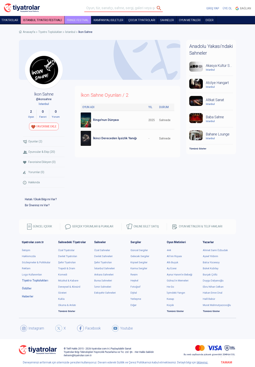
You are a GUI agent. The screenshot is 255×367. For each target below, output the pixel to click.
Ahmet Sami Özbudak (215, 250)
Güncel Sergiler (139, 250)
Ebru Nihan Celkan (213, 286)
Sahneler (167, 20)
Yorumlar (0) (36, 172)
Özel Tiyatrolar (66, 250)
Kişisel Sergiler (138, 262)
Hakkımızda (29, 256)
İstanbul (70, 32)
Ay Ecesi (172, 268)
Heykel (134, 280)
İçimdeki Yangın (176, 292)
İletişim (26, 250)
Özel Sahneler (102, 250)
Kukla (61, 298)
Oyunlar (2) (35, 141)
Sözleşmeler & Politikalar (36, 262)
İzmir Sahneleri (102, 286)
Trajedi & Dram (66, 268)
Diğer (133, 305)
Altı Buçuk (172, 262)
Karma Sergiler (138, 268)
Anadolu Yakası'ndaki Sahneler (211, 49)
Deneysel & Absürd (69, 286)
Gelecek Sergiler (139, 256)
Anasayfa (29, 32)
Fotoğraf (135, 286)
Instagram (36, 328)
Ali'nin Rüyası (174, 256)
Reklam (26, 268)
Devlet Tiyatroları (67, 256)
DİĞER (210, 20)
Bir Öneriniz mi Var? (37, 205)
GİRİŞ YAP (212, 8)
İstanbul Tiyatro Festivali (42, 20)
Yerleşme (135, 298)
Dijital (133, 292)
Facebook (93, 328)
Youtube (126, 328)
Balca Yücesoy (211, 262)
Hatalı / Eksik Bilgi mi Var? (41, 199)
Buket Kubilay (210, 268)
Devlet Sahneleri (103, 256)
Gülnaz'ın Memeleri (177, 280)
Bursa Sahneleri (103, 280)
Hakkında (34, 182)
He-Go (170, 286)
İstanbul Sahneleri (104, 268)
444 (169, 250)
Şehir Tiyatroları (67, 262)
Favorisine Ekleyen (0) (42, 162)
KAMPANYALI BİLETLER (108, 20)
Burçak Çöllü (210, 274)
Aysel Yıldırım (210, 256)
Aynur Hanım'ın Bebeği (179, 274)
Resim (134, 274)
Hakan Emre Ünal (212, 292)
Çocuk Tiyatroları (141, 20)
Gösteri (62, 292)
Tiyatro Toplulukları (50, 32)
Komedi (62, 274)
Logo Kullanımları (32, 274)
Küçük (170, 305)
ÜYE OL (227, 8)
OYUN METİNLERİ (190, 20)
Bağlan (245, 8)
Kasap (170, 298)
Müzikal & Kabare (68, 280)
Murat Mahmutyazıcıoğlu (217, 305)
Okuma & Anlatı (67, 305)
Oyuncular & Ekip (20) (41, 151)
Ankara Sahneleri (104, 274)
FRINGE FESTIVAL (78, 20)
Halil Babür (209, 298)
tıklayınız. (202, 362)
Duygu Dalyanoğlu (213, 280)
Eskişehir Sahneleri (105, 292)
